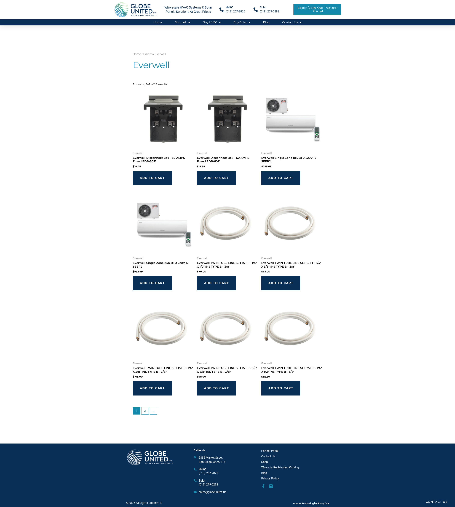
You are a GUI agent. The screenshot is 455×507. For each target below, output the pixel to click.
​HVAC (229, 7)
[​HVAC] (221, 9)
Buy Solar (240, 22)
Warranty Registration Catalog (280, 467)
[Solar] (255, 9)
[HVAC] (195, 469)
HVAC (202, 469)
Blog (266, 22)
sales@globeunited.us (212, 492)
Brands (147, 54)
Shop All (180, 22)
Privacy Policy (270, 478)
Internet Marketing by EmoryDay (311, 503)
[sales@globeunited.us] (195, 491)
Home (157, 22)
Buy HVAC (210, 22)
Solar (263, 7)
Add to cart (152, 178)
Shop (264, 462)
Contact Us (290, 22)
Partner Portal (270, 451)
